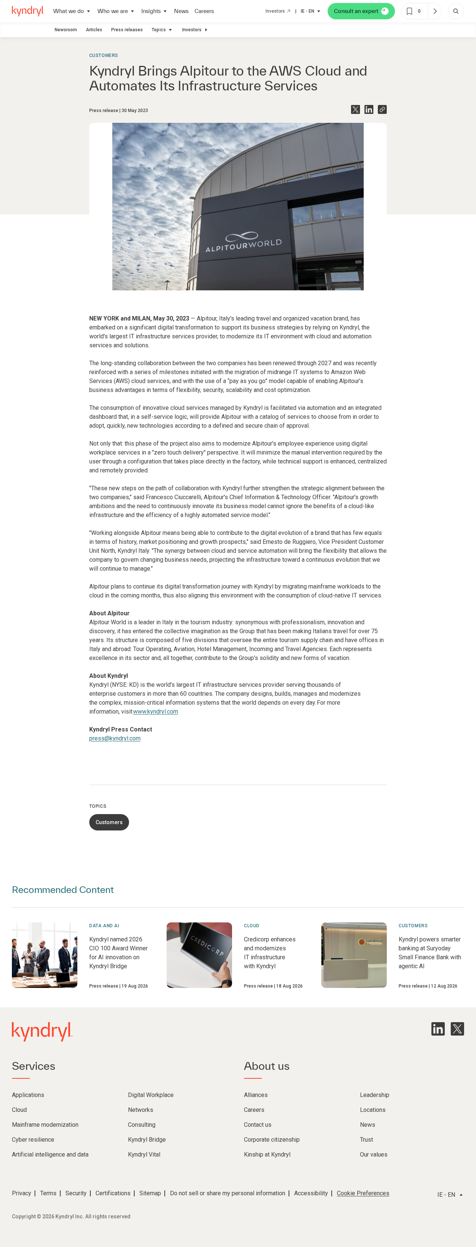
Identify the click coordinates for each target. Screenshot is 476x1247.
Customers (103, 55)
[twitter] (457, 1029)
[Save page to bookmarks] (409, 11)
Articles (94, 29)
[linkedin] (438, 1029)
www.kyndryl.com (155, 711)
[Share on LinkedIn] (368, 109)
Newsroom (66, 29)
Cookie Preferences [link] (363, 1193)
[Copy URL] (382, 109)
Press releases (127, 29)
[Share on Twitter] (355, 109)
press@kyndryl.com (115, 738)
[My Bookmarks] (434, 11)
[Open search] (456, 11)
